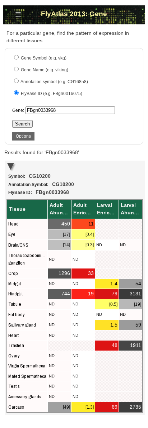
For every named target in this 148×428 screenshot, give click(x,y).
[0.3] (89, 244)
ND (99, 245)
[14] (66, 244)
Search (22, 124)
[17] (66, 234)
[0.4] (89, 234)
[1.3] (89, 407)
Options (23, 136)
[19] (137, 304)
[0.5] (113, 304)
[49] (66, 407)
